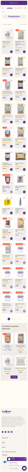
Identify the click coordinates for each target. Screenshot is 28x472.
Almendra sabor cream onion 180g (7, 92)
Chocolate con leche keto (19, 280)
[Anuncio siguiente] (25, 3)
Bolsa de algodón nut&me (20, 187)
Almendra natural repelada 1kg (20, 69)
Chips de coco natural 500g (6, 256)
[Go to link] (5, 455)
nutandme (16, 468)
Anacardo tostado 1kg (20, 139)
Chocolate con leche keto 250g (7, 304)
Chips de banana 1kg (19, 230)
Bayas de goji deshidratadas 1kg (6, 188)
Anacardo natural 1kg (7, 116)
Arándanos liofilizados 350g (7, 164)
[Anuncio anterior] (2, 3)
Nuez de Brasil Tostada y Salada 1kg (20, 347)
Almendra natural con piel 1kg (7, 69)
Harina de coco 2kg (20, 368)
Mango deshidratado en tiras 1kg (7, 347)
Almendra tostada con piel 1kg (20, 92)
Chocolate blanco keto (20, 256)
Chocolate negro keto (19, 304)
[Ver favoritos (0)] (19, 8)
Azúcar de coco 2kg (19, 164)
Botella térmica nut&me (19, 209)
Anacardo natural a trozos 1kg (20, 116)
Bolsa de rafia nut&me (6, 209)
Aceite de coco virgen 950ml (6, 42)
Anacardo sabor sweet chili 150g (7, 139)
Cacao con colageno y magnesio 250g (7, 231)
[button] (3, 8)
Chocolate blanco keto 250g (7, 280)
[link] (14, 377)
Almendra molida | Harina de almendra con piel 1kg (20, 43)
